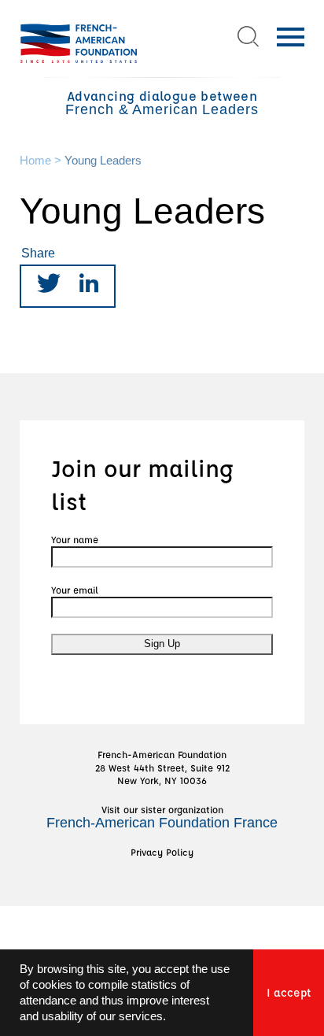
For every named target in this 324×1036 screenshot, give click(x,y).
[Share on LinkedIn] (88, 286)
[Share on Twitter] (49, 286)
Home (35, 161)
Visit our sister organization (162, 816)
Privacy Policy (162, 851)
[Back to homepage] (79, 43)
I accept (289, 992)
